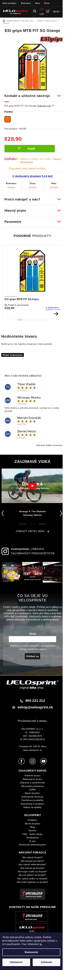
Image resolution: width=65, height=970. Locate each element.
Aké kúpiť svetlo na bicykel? (31, 872)
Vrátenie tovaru (31, 776)
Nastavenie (31, 952)
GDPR (31, 790)
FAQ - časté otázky (31, 834)
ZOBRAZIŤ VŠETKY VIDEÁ (29, 529)
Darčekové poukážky (31, 801)
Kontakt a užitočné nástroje (31, 94)
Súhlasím (46, 962)
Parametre (31, 220)
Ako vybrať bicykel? (31, 858)
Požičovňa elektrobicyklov (31, 845)
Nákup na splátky (31, 808)
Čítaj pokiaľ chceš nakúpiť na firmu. (27, 168)
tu (41, 944)
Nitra (37, 3)
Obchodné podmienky (31, 786)
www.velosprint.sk (31, 750)
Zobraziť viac (45, 105)
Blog (31, 827)
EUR (42, 9)
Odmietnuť (16, 962)
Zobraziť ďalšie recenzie (46, 443)
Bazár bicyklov (31, 793)
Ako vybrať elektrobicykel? (31, 865)
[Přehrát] (32, 484)
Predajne (31, 820)
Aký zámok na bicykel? (31, 868)
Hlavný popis (31, 209)
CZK (42, 14)
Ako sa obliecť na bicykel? (31, 875)
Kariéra (31, 831)
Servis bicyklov (31, 824)
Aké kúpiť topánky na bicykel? (31, 882)
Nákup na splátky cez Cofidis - (40, 160)
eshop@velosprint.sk (34, 708)
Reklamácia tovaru (31, 779)
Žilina (46, 3)
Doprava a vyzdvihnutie (31, 783)
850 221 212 (34, 701)
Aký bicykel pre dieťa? (31, 861)
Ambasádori (31, 838)
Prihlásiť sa (31, 657)
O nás (31, 841)
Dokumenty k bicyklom (31, 804)
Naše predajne (9, 3)
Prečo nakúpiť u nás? (31, 197)
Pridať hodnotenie (12, 353)
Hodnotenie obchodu (31, 797)
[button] (3, 511)
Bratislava (26, 3)
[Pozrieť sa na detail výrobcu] (52, 39)
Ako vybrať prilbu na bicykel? (31, 879)
